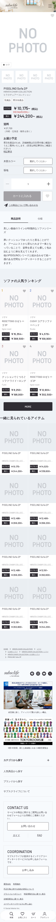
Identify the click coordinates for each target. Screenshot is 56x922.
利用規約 (16, 884)
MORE (28, 406)
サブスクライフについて (17, 791)
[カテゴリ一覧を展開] (48, 760)
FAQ (39, 835)
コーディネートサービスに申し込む (18, 904)
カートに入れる (22, 195)
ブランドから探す (13, 781)
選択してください (38, 161)
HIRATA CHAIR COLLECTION (18, 92)
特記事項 (8, 151)
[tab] (16, 219)
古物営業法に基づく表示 (13, 899)
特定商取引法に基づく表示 (34, 894)
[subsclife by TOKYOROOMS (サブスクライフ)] (11, 6)
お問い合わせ (28, 826)
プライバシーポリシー (13, 894)
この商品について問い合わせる (23, 205)
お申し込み (28, 870)
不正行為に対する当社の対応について (19, 889)
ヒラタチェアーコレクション (17, 95)
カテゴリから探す (13, 760)
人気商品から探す (13, 771)
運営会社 (7, 884)
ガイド (16, 835)
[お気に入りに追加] (24, 291)
